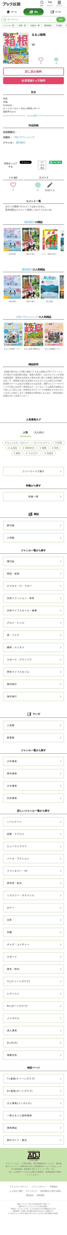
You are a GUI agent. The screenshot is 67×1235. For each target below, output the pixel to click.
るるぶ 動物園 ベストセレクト (53, 349)
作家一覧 (22, 25)
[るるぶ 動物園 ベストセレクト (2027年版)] (53, 334)
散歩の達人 (30, 254)
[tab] (11, 11)
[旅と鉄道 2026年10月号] (49, 287)
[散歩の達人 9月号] (30, 239)
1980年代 (29, 448)
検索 (61, 19)
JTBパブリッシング (24, 137)
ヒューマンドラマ (17, 846)
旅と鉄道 (49, 301)
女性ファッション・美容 (20, 598)
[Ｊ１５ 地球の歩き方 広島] (50, 239)
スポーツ (12, 957)
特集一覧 (33, 496)
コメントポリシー (39, 1187)
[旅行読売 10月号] (12, 239)
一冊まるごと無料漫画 (19, 1115)
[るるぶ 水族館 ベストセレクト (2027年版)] (13, 334)
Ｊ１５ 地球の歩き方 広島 (50, 254)
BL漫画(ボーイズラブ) (20, 1091)
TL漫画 (59, 25)
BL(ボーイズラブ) (17, 1006)
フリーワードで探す (33, 471)
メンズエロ (13, 1018)
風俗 (17, 453)
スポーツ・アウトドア (19, 659)
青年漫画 (12, 773)
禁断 (43, 448)
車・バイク (13, 635)
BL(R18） (13, 1042)
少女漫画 (12, 786)
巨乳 (59, 442)
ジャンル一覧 (8, 25)
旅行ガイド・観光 (17, 1140)
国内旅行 (20, 142)
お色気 (13, 448)
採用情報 (40, 1195)
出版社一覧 (35, 25)
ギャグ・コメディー (18, 944)
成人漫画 (12, 1030)
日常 (9, 920)
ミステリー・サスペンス (20, 895)
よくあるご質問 (16, 1191)
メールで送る (42, 165)
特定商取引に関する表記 (50, 1191)
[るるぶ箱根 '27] (16, 34)
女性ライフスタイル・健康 (22, 610)
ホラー (10, 907)
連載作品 (12, 1055)
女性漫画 (12, 798)
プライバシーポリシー (19, 1187)
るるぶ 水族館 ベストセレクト (13, 349)
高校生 (49, 453)
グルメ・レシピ (15, 622)
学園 (9, 932)
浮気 (56, 448)
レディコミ (13, 993)
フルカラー (33, 453)
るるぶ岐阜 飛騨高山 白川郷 (33, 349)
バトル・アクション (18, 858)
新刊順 (10, 525)
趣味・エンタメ (15, 647)
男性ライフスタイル (18, 672)
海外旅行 (12, 696)
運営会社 (30, 1195)
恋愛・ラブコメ (15, 834)
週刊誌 (10, 561)
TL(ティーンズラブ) (18, 981)
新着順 (10, 737)
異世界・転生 (14, 883)
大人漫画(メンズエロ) (19, 1103)
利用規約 (53, 1187)
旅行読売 (12, 254)
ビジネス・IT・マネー (19, 586)
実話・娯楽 (13, 573)
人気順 (10, 537)
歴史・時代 (13, 969)
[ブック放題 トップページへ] (11, 4)
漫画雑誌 (48, 25)
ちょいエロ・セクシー (18, 442)
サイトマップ (31, 1191)
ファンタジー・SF (17, 871)
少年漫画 (12, 761)
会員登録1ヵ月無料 (33, 80)
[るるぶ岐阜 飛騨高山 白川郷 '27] (33, 334)
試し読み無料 (33, 71)
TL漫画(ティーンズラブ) (21, 1078)
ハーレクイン (43, 442)
